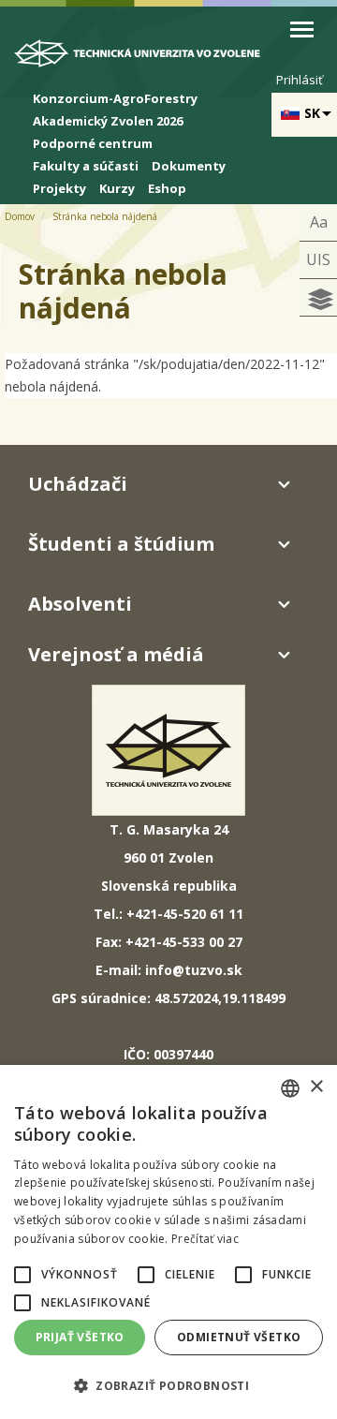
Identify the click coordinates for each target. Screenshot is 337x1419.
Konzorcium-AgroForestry (115, 98)
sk (312, 113)
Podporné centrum (93, 143)
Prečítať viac (205, 1239)
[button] (22, 1274)
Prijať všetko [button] (80, 1337)
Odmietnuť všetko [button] (238, 1337)
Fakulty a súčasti (86, 165)
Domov (20, 216)
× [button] (316, 1087)
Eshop (167, 188)
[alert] (168, 1242)
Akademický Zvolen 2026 (108, 120)
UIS (318, 259)
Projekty (59, 188)
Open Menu (302, 29)
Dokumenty (189, 165)
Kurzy (117, 188)
